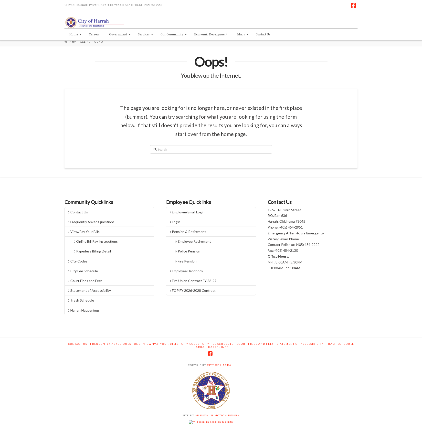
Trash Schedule (82, 300)
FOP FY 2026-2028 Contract (194, 290)
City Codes (78, 261)
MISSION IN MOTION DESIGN (217, 415)
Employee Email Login (188, 212)
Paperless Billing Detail (93, 251)
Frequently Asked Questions (92, 222)
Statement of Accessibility (90, 290)
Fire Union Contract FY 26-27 (194, 281)
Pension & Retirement (189, 232)
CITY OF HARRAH (220, 365)
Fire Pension (187, 261)
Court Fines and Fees (86, 281)
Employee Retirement (194, 241)
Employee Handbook (187, 271)
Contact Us (79, 212)
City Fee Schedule (84, 271)
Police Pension (189, 251)
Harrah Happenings (85, 310)
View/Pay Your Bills (85, 232)
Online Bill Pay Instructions (97, 241)
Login (176, 222)
